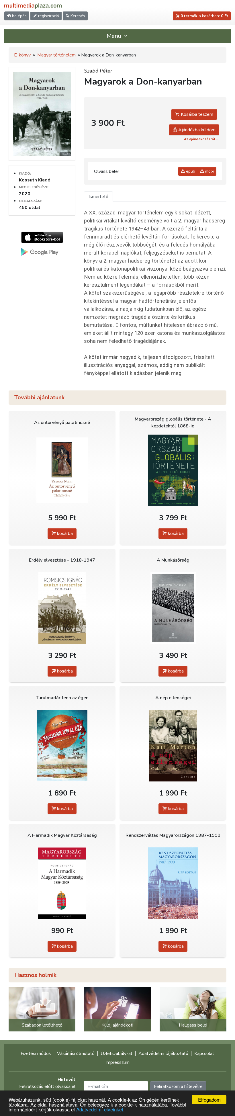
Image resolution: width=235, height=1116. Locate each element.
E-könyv (22, 55)
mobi (209, 171)
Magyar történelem (56, 55)
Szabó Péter (98, 70)
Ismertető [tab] (98, 197)
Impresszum (117, 1062)
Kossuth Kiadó (34, 180)
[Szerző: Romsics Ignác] (62, 608)
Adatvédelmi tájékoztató (163, 1053)
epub (190, 171)
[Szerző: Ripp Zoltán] (173, 883)
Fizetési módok (36, 1053)
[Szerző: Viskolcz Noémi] (62, 470)
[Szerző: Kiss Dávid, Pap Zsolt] (173, 608)
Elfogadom (209, 1099)
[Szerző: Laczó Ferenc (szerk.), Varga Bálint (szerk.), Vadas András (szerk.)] (173, 470)
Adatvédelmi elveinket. (100, 1109)
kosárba (64, 533)
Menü (115, 36)
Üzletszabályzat (116, 1053)
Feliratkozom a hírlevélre (178, 1086)
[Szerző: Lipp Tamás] (62, 745)
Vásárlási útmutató (76, 1053)
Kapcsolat (204, 1053)
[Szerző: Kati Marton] (173, 745)
